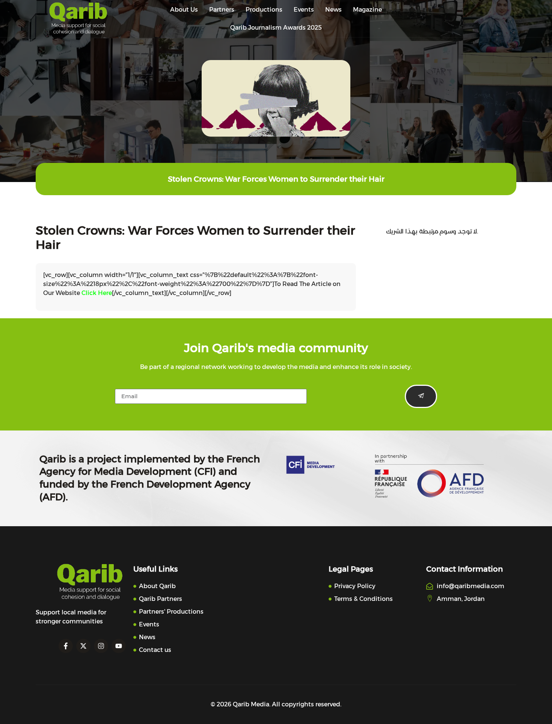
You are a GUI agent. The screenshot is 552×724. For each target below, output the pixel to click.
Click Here (96, 293)
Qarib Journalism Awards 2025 (276, 27)
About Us (184, 9)
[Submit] (421, 396)
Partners (221, 9)
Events (304, 9)
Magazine (367, 9)
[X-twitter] (83, 646)
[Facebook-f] (66, 646)
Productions (264, 9)
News (333, 9)
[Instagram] (101, 646)
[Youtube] (119, 646)
